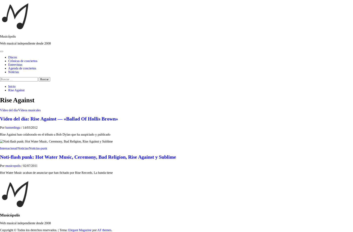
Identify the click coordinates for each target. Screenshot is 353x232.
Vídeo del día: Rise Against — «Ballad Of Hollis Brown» (59, 119)
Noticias (13, 72)
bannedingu (13, 127)
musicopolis (13, 165)
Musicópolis (8, 36)
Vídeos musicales (29, 110)
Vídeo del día (8, 110)
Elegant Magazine (80, 230)
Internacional (8, 148)
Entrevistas (15, 64)
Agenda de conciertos (22, 68)
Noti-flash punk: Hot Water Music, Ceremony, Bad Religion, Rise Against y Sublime (88, 157)
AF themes (104, 230)
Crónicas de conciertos (22, 61)
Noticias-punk (38, 148)
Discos (12, 57)
